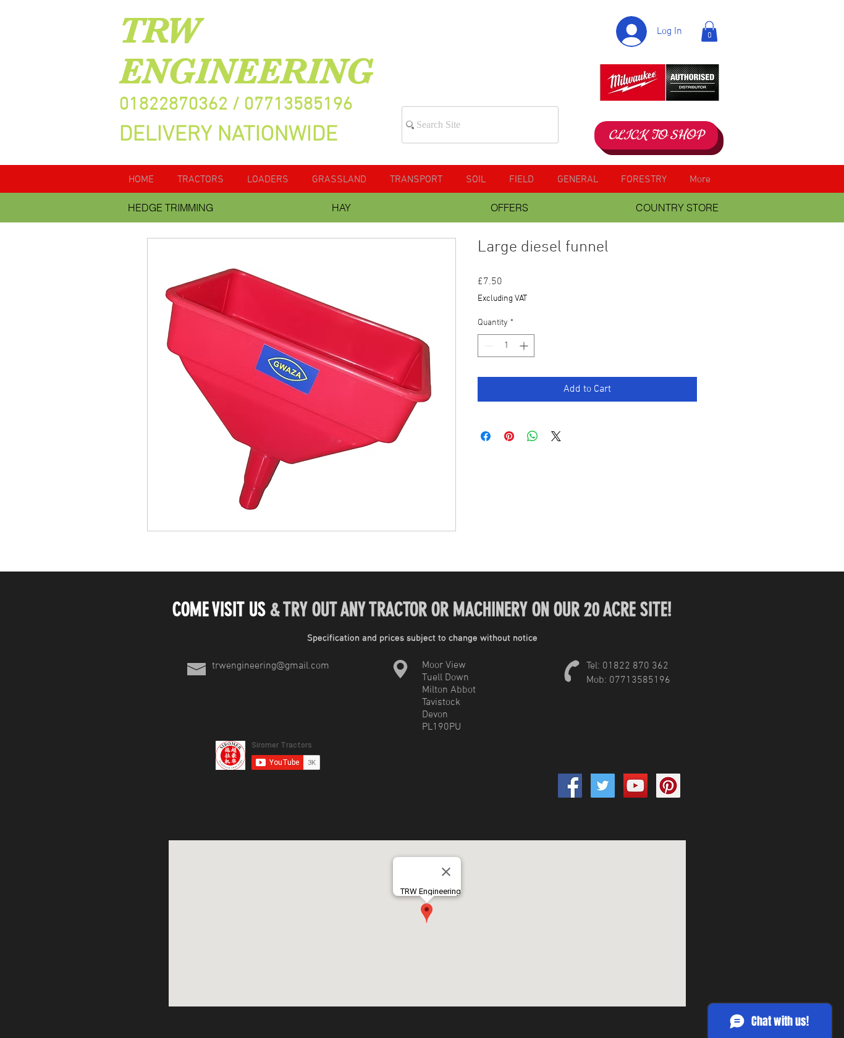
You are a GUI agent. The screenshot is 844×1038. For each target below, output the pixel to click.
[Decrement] (487, 346)
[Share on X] (556, 436)
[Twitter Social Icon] (603, 786)
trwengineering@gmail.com (270, 666)
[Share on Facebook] (485, 436)
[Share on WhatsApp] (532, 436)
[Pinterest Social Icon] (668, 786)
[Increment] (525, 346)
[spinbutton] (506, 346)
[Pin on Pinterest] (509, 436)
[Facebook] (570, 786)
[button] (709, 31)
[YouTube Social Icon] (635, 786)
